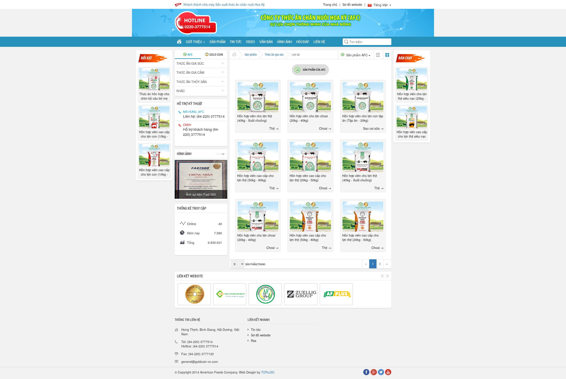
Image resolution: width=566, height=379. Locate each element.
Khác (180, 91)
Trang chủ (330, 4)
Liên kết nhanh (259, 319)
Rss (253, 340)
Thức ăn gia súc (190, 63)
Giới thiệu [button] (194, 41)
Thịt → (274, 128)
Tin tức (235, 41)
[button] (382, 276)
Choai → (325, 128)
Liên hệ (319, 41)
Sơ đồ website (352, 4)
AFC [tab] (189, 54)
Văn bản (266, 41)
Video (250, 41)
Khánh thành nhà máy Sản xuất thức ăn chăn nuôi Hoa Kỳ (224, 4)
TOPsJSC (268, 372)
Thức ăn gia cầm (190, 72)
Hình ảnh (284, 41)
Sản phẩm (217, 41)
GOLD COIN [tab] (216, 54)
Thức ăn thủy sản (191, 82)
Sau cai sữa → (373, 128)
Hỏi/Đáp (302, 41)
